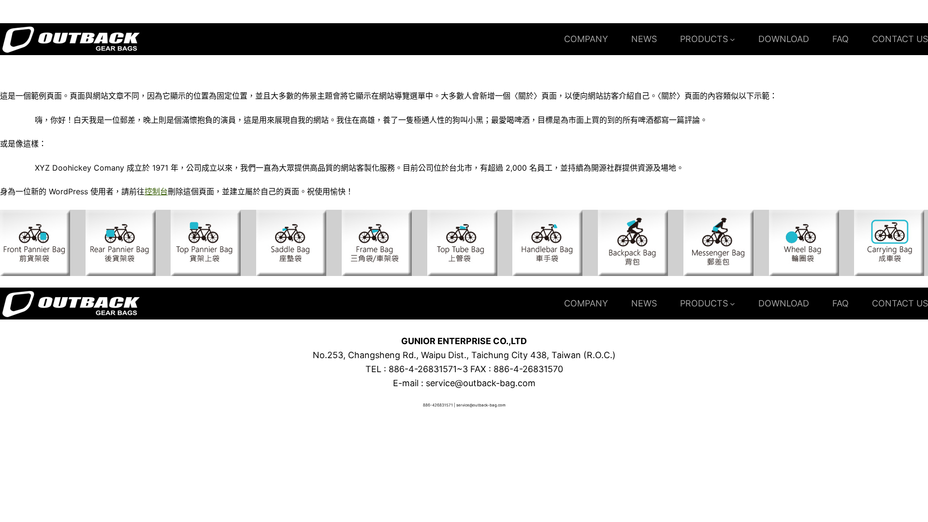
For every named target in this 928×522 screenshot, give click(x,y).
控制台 (156, 191)
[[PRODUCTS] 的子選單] (732, 39)
